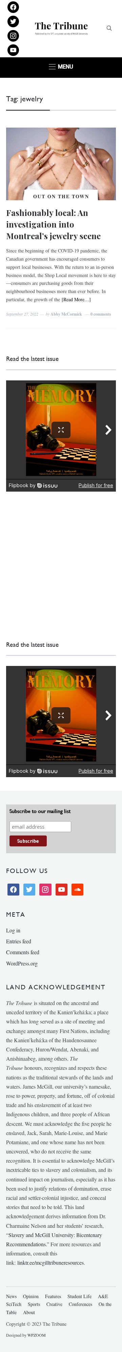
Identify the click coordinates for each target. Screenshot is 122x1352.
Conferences (80, 1304)
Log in (13, 930)
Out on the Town (61, 196)
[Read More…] (76, 299)
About (29, 1312)
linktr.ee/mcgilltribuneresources (50, 1262)
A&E (103, 1296)
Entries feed (18, 941)
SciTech (13, 1304)
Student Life (79, 1296)
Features (53, 1296)
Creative (54, 1304)
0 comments (100, 314)
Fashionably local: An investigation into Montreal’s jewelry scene (53, 224)
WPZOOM (36, 1335)
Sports (34, 1304)
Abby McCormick (66, 314)
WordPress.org (22, 963)
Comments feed (22, 952)
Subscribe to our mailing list (39, 811)
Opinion (31, 1296)
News (11, 1296)
